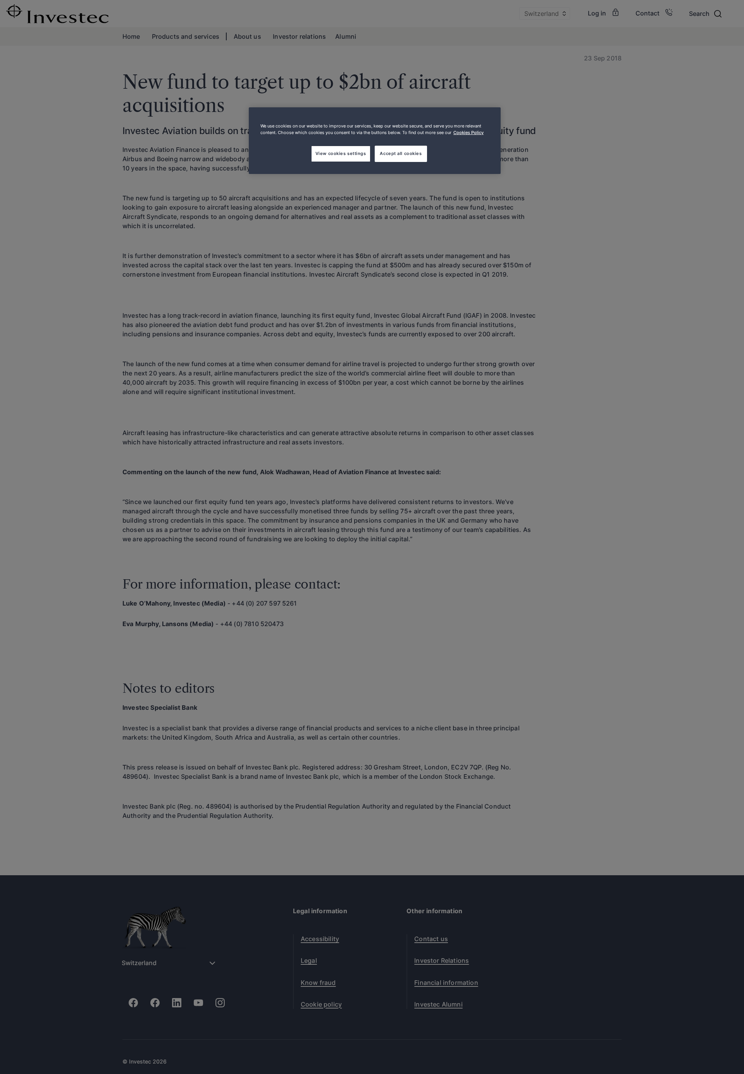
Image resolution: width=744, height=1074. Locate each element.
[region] (375, 140)
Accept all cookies (401, 153)
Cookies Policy (468, 132)
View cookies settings (340, 153)
